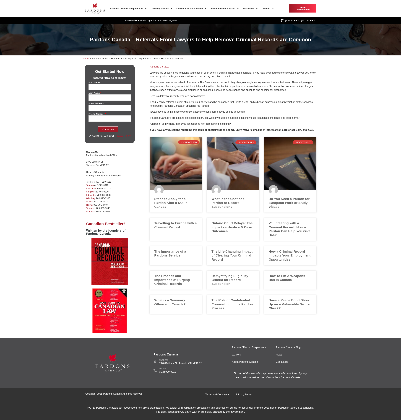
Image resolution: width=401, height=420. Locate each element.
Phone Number (97, 114)
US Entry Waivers (160, 8)
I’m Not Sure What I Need (189, 8)
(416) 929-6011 (292, 20)
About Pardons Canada (222, 8)
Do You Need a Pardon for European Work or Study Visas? (289, 202)
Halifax (89, 205)
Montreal (90, 211)
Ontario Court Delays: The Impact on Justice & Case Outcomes (232, 227)
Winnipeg (90, 198)
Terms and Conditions (217, 394)
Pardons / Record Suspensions (126, 8)
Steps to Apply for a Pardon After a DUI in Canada (170, 202)
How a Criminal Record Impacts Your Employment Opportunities (289, 255)
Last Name (95, 93)
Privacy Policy (123, 135)
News (279, 354)
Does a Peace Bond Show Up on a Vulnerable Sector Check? (289, 304)
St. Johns (90, 208)
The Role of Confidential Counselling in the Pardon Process (232, 304)
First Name (95, 82)
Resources (248, 8)
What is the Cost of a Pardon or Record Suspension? (228, 202)
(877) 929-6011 (308, 20)
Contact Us (268, 8)
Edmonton (91, 195)
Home (86, 58)
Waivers (236, 354)
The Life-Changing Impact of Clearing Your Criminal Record (232, 255)
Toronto (90, 185)
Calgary (90, 191)
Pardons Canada (159, 66)
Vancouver (91, 188)
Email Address (96, 103)
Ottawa (89, 201)
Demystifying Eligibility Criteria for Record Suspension (229, 279)
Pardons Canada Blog (288, 347)
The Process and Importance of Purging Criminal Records (172, 279)
